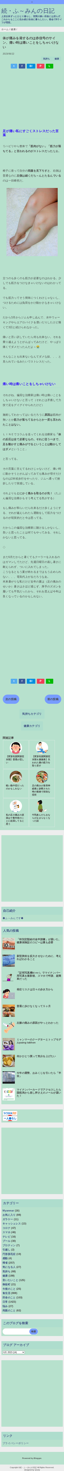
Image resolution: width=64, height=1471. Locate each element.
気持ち (46, 58)
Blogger (37, 1458)
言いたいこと (10, 1280)
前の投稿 (53, 699)
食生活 (6, 1293)
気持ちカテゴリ (32, 713)
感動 (5, 1258)
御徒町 (6, 1284)
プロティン (9, 1245)
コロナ (6, 1227)
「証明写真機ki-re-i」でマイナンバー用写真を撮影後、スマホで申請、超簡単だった (39, 975)
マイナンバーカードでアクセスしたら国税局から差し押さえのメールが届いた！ (39, 1092)
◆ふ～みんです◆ (13, 918)
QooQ (37, 1470)
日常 (5, 1301)
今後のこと (9, 1288)
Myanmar (8, 1210)
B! (31, 66)
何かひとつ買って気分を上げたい (36, 1056)
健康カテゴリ (32, 725)
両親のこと (9, 1310)
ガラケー (8, 1219)
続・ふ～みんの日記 (28, 11)
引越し (6, 1249)
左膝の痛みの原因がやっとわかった (38, 1022)
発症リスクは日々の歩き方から (35, 989)
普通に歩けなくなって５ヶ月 (34, 1006)
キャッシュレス (12, 1223)
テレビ (6, 1236)
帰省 (5, 1262)
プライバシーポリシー (16, 1443)
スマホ (6, 1232)
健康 (57, 58)
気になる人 (9, 1266)
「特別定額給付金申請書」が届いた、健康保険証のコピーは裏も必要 (39, 941)
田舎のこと (9, 1297)
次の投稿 (11, 699)
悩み (5, 1306)
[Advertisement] (32, 96)
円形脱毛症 (9, 1254)
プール (6, 1240)
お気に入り (9, 1214)
